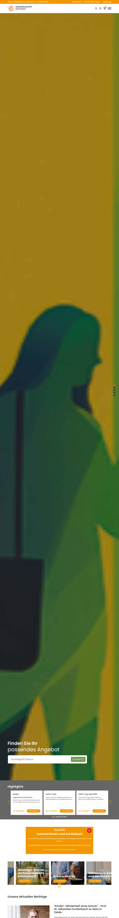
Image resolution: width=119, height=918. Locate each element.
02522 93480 (43, 2)
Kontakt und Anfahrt (92, 2)
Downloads (107, 2)
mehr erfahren (16, 881)
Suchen (76, 759)
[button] (52, 816)
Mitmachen (77, 2)
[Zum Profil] (100, 8)
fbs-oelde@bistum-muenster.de (22, 2)
